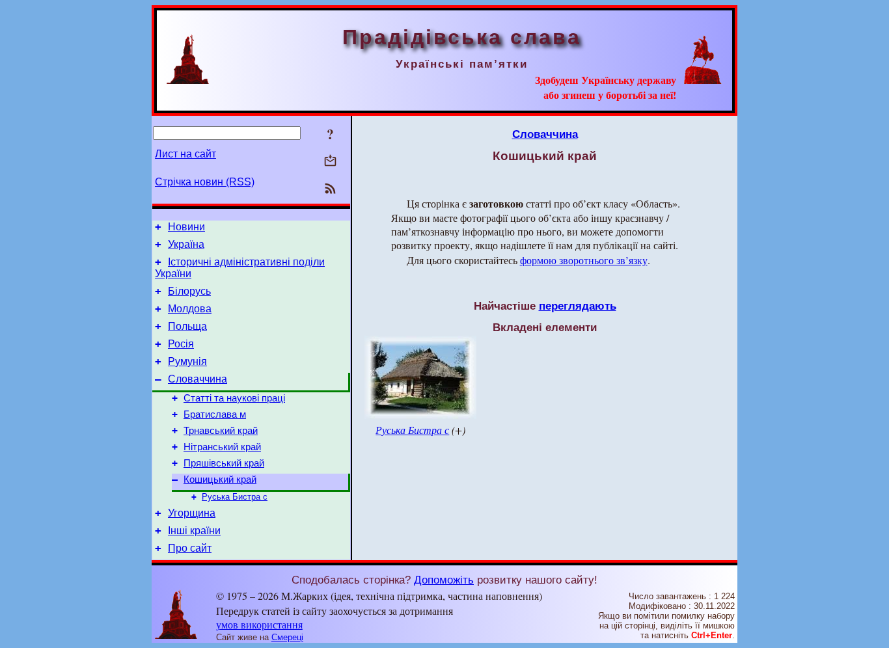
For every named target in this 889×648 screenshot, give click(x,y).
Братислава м (215, 414)
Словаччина (197, 379)
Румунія (187, 361)
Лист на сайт (185, 153)
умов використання (259, 624)
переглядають (577, 305)
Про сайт (190, 548)
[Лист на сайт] (330, 161)
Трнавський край (221, 430)
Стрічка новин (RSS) (204, 181)
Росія (181, 343)
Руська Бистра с (234, 497)
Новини (186, 226)
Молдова (190, 308)
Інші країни (194, 530)
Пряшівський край (224, 463)
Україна (186, 244)
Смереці (287, 637)
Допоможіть (444, 579)
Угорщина (191, 513)
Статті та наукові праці (234, 398)
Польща (187, 326)
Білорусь (189, 291)
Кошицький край (220, 479)
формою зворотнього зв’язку (584, 260)
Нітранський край (222, 447)
